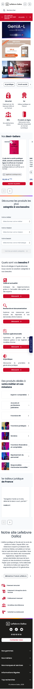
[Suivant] (10, 191)
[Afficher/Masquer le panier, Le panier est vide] (29, 4)
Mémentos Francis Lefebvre (16, 576)
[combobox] (16, 10)
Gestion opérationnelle (12, 334)
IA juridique (9, 84)
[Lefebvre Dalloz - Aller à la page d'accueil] (14, 4)
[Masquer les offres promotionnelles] (31, 17)
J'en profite (21, 17)
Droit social (22, 84)
